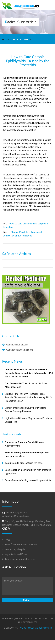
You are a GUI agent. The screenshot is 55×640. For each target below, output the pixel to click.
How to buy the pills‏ (14, 549)
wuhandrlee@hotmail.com (19, 349)
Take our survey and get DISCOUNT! (35, 628)
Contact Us (10, 336)
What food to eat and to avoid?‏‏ (20, 544)
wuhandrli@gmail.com (17, 344)
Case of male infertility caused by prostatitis (28, 480)
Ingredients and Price (15, 554)
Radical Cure (20, 39)
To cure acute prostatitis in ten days (24, 463)
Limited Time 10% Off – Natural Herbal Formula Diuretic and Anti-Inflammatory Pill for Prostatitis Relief (29, 397)
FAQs (7, 539)
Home (5, 39)
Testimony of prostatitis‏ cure (19, 559)
